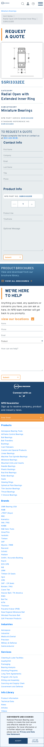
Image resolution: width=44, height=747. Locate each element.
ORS (3, 580)
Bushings (5, 444)
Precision (5, 640)
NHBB (3, 526)
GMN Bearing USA (9, 506)
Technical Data (7, 701)
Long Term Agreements (11, 674)
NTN (3, 602)
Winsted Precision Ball (10, 615)
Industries (7, 624)
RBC (3, 516)
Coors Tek (5, 590)
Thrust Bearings (8, 492)
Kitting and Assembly (10, 680)
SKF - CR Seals (7, 583)
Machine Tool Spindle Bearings (14, 456)
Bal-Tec (4, 599)
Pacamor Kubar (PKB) (10, 609)
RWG (3, 596)
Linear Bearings (8, 453)
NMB (3, 510)
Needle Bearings (8, 466)
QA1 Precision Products (11, 618)
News (3, 704)
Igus (3, 577)
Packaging (5, 664)
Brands (5, 500)
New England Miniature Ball (13, 612)
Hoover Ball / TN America (12, 593)
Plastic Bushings (8, 469)
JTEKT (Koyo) (7, 513)
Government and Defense (12, 686)
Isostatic (5, 535)
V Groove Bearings (9, 495)
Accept (18, 741)
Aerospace (5, 630)
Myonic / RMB (7, 545)
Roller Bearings (7, 476)
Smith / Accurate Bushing (12, 558)
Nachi (3, 561)
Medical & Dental (8, 636)
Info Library (7, 692)
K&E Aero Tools (7, 529)
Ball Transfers (7, 440)
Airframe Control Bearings (12, 434)
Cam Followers (7, 447)
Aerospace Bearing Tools (11, 431)
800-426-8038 (11, 138)
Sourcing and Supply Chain (13, 683)
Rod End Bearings (8, 472)
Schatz (4, 551)
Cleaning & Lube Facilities (12, 658)
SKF (3, 542)
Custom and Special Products (14, 450)
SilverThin (5, 532)
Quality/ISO (6, 661)
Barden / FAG (6, 586)
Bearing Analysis (8, 667)
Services (6, 652)
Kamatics (5, 519)
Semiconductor (7, 646)
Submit (8, 257)
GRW (3, 570)
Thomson (5, 606)
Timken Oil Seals (8, 574)
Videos (4, 711)
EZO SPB (5, 564)
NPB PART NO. (18, 196)
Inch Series (8, 16)
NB (2, 567)
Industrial (5, 633)
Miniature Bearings (8, 11)
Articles (4, 708)
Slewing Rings (7, 482)
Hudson (4, 554)
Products (6, 425)
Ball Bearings (6, 437)
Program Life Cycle (9, 677)
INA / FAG (5, 522)
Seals (3, 479)
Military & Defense (9, 643)
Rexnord (4, 548)
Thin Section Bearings (10, 488)
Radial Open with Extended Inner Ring (19, 19)
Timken (4, 538)
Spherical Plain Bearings (11, 485)
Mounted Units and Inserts (12, 463)
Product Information (9, 698)
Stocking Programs (9, 670)
